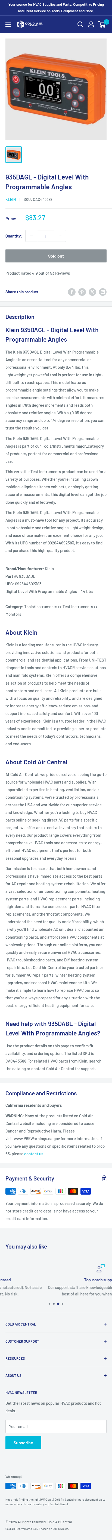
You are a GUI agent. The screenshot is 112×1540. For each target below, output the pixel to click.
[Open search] (80, 24)
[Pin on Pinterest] (82, 292)
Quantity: (13, 235)
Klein (10, 199)
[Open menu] (8, 25)
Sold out (56, 255)
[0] (102, 24)
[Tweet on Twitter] (92, 292)
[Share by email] (103, 292)
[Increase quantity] (60, 236)
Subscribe (23, 1442)
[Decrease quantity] (31, 236)
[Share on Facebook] (72, 292)
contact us (33, 1153)
